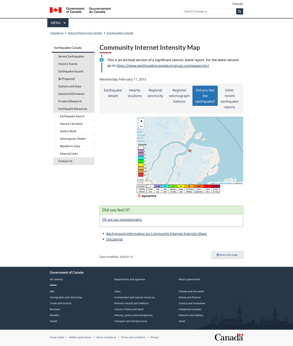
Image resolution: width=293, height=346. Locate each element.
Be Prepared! (66, 79)
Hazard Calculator (71, 124)
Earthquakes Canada (120, 33)
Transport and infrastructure (130, 321)
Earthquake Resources (72, 109)
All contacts (56, 279)
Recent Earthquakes (71, 56)
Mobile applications (80, 337)
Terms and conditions (133, 337)
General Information (71, 94)
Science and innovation (192, 303)
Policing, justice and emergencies (133, 315)
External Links (69, 153)
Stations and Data (69, 86)
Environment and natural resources (134, 297)
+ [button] (141, 121)
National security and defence (131, 303)
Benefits (54, 315)
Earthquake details (113, 93)
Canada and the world (191, 291)
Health (53, 321)
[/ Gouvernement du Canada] (80, 10)
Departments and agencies (129, 279)
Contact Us (65, 161)
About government (189, 279)
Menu (56, 22)
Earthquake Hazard (70, 71)
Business (55, 309)
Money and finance (190, 297)
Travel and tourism (60, 303)
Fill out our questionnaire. (122, 219)
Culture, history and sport (129, 309)
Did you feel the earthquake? (205, 96)
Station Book (68, 131)
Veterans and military (191, 315)
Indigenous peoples (190, 309)
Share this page (229, 254)
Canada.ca (56, 33)
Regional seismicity (155, 93)
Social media (57, 337)
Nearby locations (135, 93)
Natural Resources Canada (85, 33)
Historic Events (67, 64)
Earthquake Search (72, 116)
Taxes (117, 291)
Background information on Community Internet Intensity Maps (156, 233)
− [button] (141, 126)
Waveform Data (70, 146)
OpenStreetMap (225, 183)
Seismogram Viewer (73, 139)
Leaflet (213, 183)
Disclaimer (114, 239)
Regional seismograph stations (179, 96)
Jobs (52, 291)
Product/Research (70, 101)
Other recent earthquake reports (230, 98)
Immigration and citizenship (66, 297)
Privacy (155, 337)
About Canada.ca (106, 337)
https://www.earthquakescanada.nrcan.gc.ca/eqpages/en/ (162, 65)
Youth (182, 321)
